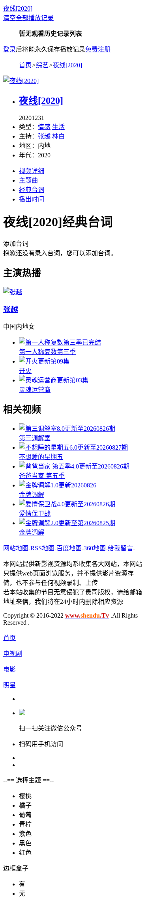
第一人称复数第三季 (47, 352)
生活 (58, 127)
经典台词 (31, 189)
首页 (25, 65)
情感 (44, 127)
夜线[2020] (17, 8)
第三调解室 (35, 438)
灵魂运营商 (35, 389)
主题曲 (28, 180)
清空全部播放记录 (28, 18)
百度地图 (69, 548)
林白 (58, 136)
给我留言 (120, 548)
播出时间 (31, 199)
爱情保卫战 (35, 513)
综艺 (42, 65)
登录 (9, 49)
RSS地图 (42, 548)
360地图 (95, 548)
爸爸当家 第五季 (42, 475)
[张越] (12, 292)
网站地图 (15, 548)
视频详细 (31, 171)
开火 (25, 370)
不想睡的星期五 (41, 457)
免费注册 (98, 49)
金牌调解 (31, 494)
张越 (44, 136)
